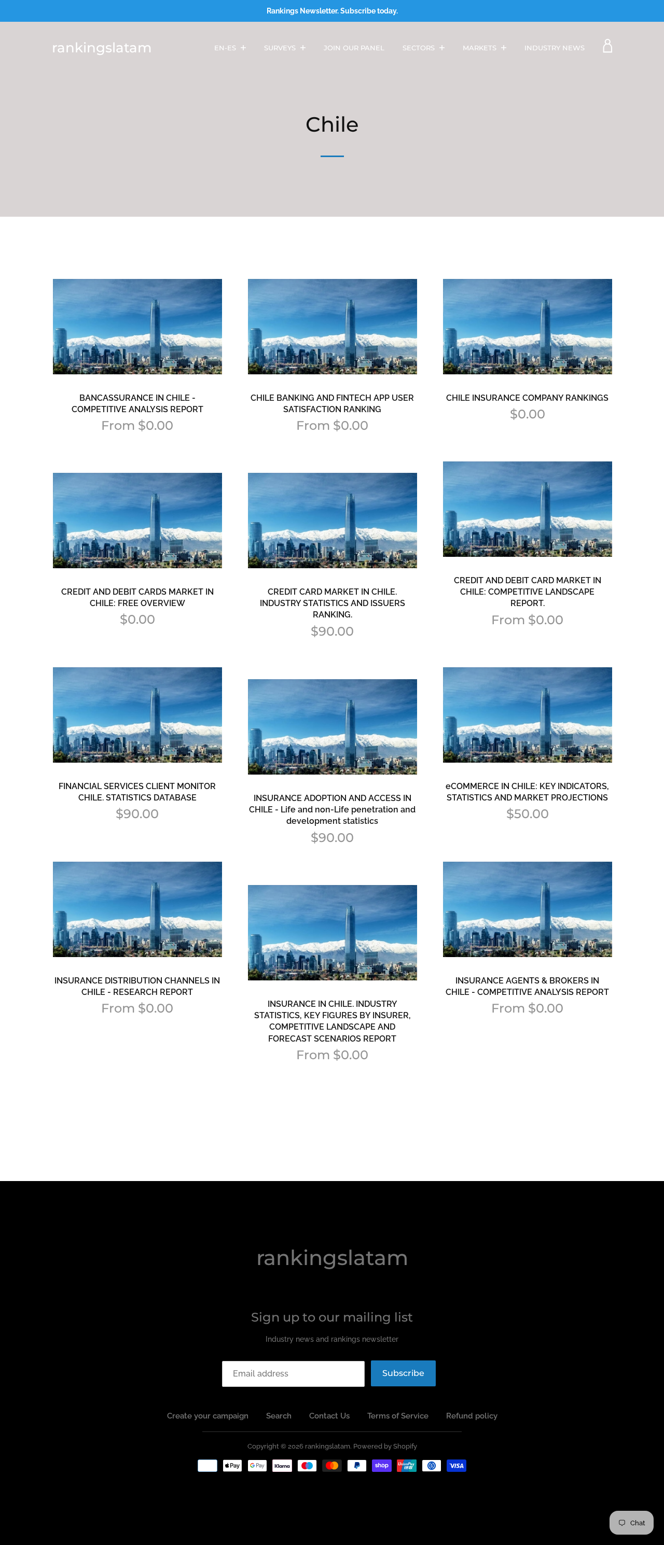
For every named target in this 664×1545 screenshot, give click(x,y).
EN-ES (226, 48)
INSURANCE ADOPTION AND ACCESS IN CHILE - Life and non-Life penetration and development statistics (332, 809)
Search (279, 1416)
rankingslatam (101, 47)
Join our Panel (354, 48)
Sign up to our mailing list (332, 1317)
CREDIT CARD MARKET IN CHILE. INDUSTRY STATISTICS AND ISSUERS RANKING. (332, 603)
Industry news (554, 48)
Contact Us (329, 1416)
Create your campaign (207, 1416)
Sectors (420, 48)
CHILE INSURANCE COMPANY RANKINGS (527, 398)
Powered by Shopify (385, 1446)
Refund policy (471, 1416)
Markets (481, 48)
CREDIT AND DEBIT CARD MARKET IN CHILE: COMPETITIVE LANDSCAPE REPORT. (527, 592)
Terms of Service (397, 1416)
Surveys (281, 48)
